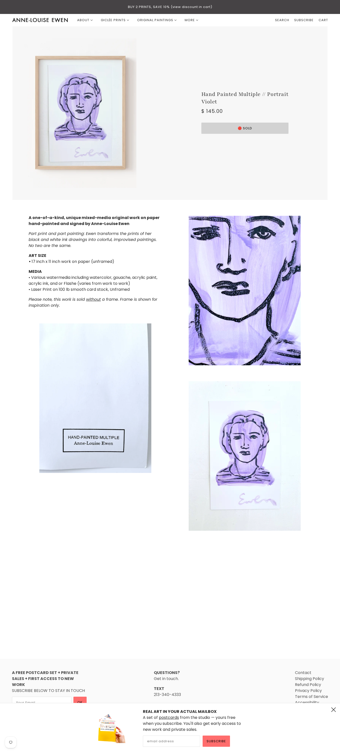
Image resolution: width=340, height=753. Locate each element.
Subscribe (216, 741)
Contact (303, 673)
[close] (333, 709)
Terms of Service (311, 696)
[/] (40, 20)
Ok (80, 702)
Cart (323, 20)
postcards (169, 717)
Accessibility (307, 702)
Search (282, 20)
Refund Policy (308, 684)
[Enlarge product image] (95, 113)
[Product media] (95, 398)
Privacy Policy (308, 690)
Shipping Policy (309, 678)
